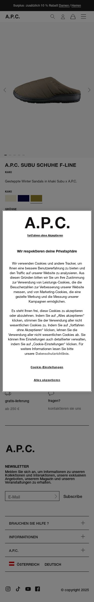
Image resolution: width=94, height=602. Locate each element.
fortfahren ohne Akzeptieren (45, 235)
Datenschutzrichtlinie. (52, 354)
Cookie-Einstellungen (47, 367)
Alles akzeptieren (47, 380)
